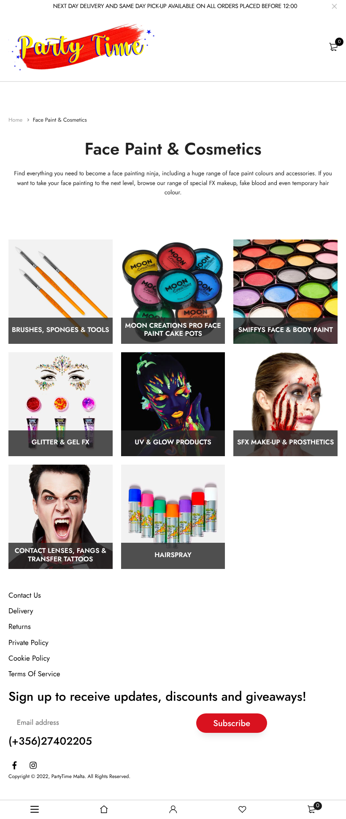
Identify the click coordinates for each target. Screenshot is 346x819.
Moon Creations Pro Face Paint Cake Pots (173, 330)
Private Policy (28, 643)
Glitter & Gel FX (60, 443)
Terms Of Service (34, 674)
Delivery (20, 612)
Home (16, 120)
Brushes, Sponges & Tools (60, 330)
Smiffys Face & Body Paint (285, 330)
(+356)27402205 (50, 741)
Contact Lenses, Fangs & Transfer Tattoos (60, 555)
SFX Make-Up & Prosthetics (285, 443)
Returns (19, 627)
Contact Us (24, 595)
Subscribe (231, 723)
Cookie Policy (29, 658)
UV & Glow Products (173, 443)
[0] (333, 47)
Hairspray (173, 556)
